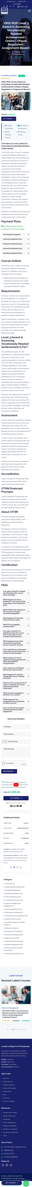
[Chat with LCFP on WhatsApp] (26, 1183)
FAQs (4, 1095)
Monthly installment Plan (12, 253)
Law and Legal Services (12, 909)
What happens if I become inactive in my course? (13, 619)
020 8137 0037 (22, 1)
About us (6, 1078)
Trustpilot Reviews (9, 1085)
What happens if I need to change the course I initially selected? (13, 676)
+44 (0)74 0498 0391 (11, 1157)
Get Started (7, 119)
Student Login (23, 7)
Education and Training (12, 931)
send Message (8, 771)
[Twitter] (7, 6)
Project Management (12, 897)
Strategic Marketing (12, 890)
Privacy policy (7, 1091)
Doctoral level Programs (13, 935)
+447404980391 (17, 4)
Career (5, 1136)
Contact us (6, 1098)
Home (9, 52)
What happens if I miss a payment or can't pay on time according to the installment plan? (14, 602)
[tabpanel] (16, 1004)
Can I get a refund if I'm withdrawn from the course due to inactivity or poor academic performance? (13, 633)
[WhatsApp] (13, 6)
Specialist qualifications (13, 893)
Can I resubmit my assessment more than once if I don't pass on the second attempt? (14, 651)
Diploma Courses (20, 52)
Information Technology (13, 912)
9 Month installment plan (12, 248)
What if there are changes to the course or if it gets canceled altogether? (14, 611)
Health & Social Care (12, 919)
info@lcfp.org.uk (11, 1)
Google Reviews (8, 1082)
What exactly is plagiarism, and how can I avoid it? (13, 694)
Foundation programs (18, 54)
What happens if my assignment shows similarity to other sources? (13, 701)
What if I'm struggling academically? (11, 625)
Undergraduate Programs (13, 887)
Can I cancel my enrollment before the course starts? (13, 669)
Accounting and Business (13, 954)
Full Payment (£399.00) (11, 234)
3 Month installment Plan (12, 239)
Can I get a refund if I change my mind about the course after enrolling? (14, 593)
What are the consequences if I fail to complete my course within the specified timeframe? (14, 685)
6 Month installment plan (12, 244)
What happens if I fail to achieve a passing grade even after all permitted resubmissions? (14, 660)
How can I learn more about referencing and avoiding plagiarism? (13, 709)
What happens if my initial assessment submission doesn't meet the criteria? (13, 643)
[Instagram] (10, 6)
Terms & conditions (9, 1101)
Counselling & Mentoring (13, 941)
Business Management (12, 945)
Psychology (9, 884)
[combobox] (4, 741)
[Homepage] (4, 11)
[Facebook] (3, 6)
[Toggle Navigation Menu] (29, 11)
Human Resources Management (15, 916)
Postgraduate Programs (13, 900)
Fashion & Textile (11, 928)
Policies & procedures (9, 1088)
